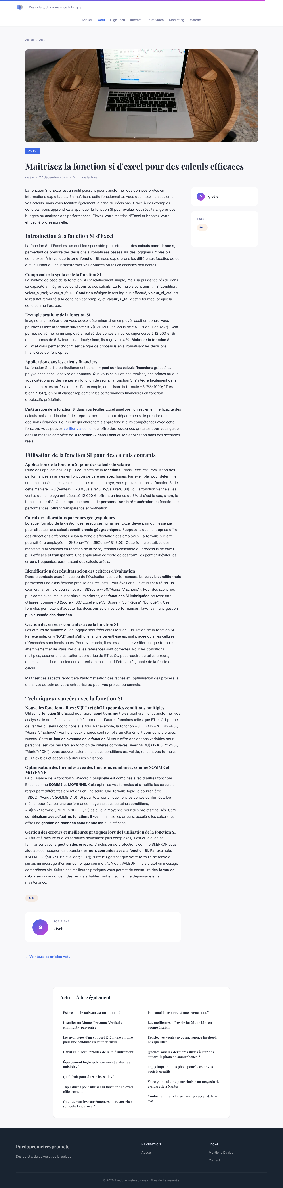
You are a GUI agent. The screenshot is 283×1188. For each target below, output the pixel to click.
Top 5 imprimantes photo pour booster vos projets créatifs (180, 1069)
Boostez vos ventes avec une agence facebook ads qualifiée (182, 1039)
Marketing (176, 20)
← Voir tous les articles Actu (47, 957)
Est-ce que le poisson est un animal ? (91, 1012)
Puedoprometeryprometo (43, 1146)
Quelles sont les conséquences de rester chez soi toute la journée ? (97, 1103)
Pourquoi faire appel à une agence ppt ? (178, 1012)
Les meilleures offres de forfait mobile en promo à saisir (180, 1024)
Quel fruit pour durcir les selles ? (89, 1076)
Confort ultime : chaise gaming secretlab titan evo (183, 1098)
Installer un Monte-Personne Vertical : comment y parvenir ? (92, 1024)
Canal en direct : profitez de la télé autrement (98, 1052)
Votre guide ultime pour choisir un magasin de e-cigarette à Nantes (184, 1083)
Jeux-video (155, 20)
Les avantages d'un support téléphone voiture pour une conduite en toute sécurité (98, 1039)
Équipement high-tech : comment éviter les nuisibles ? (96, 1064)
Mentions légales (221, 1152)
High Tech (117, 20)
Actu (101, 20)
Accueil (87, 20)
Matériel (195, 20)
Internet (136, 20)
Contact (214, 1160)
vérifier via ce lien (78, 428)
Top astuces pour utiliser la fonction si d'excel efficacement (98, 1089)
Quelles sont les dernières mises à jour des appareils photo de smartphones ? (181, 1054)
